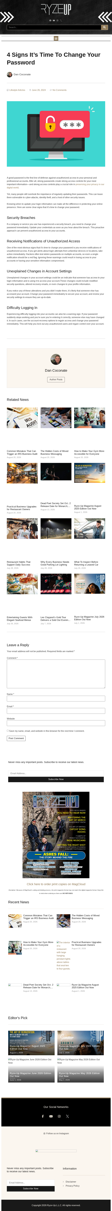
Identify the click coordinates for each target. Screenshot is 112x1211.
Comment (12, 658)
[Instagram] (58, 21)
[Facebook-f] (43, 1117)
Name (10, 694)
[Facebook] (50, 21)
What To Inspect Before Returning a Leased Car (86, 563)
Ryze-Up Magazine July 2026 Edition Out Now (89, 618)
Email (10, 706)
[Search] (104, 27)
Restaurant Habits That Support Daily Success (18, 563)
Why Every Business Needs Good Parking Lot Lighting (55, 563)
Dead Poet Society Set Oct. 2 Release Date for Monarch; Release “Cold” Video (56, 506)
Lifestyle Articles (17, 90)
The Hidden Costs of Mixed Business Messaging (54, 452)
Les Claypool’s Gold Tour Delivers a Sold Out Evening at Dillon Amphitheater (55, 620)
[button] (56, 38)
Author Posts (56, 379)
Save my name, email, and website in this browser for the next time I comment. (46, 731)
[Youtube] (54, 21)
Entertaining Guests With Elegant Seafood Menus (19, 618)
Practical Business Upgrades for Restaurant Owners (21, 508)
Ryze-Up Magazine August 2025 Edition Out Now (87, 507)
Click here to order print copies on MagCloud (56, 884)
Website (11, 719)
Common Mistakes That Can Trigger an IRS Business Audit (22, 452)
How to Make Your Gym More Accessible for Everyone (89, 452)
